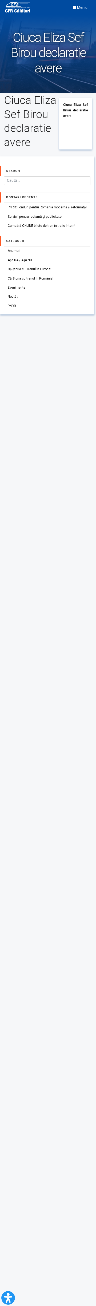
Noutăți (13, 296)
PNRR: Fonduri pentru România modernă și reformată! (47, 207)
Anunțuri (14, 251)
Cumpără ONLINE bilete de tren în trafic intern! (41, 226)
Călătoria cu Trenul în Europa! (29, 269)
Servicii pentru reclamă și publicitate (35, 217)
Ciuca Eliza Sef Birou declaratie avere (75, 110)
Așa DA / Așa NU (20, 260)
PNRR (12, 306)
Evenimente (16, 287)
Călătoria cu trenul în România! (30, 278)
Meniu (81, 7)
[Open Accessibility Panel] (8, 1298)
